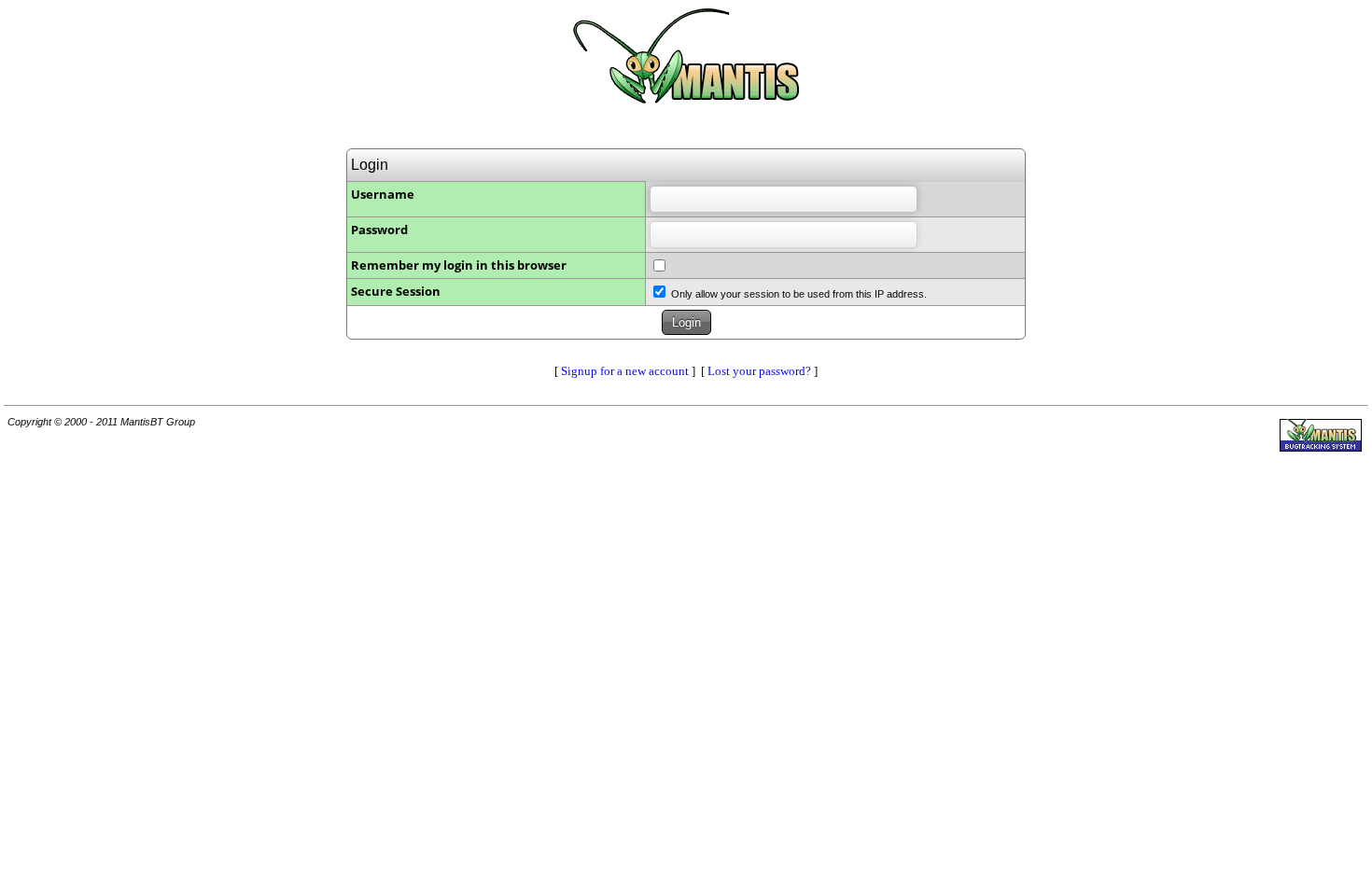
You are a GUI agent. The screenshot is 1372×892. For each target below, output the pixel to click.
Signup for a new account (625, 371)
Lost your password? (759, 371)
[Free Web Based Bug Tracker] (1321, 447)
